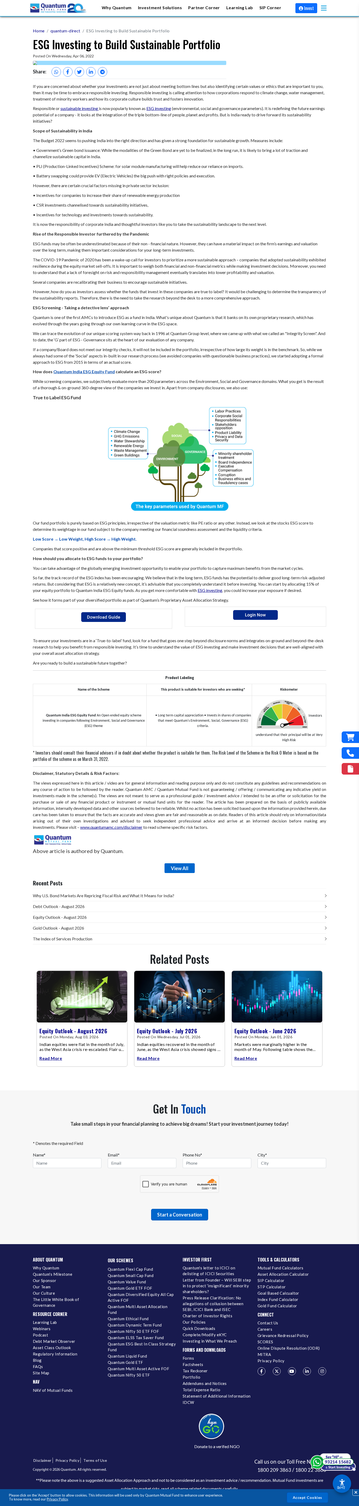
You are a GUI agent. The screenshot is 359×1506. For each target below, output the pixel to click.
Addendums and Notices (205, 1383)
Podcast (40, 1335)
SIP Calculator (271, 1280)
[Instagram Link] (322, 1371)
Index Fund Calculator (278, 1299)
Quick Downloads (199, 1328)
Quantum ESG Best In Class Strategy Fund (142, 1347)
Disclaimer (42, 1460)
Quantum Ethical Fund (128, 1318)
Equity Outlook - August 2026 (60, 917)
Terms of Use (95, 1460)
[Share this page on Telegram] (102, 72)
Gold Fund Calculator (277, 1305)
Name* (39, 1154)
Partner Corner (204, 7)
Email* (114, 1154)
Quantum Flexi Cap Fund (130, 1269)
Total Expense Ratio (201, 1389)
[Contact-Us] (350, 753)
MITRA (264, 1354)
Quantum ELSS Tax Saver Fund (136, 1337)
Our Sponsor (44, 1280)
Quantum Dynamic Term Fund (135, 1325)
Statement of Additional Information (217, 1396)
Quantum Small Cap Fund (130, 1275)
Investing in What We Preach (210, 1341)
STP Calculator (272, 1286)
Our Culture (44, 1293)
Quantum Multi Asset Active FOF (138, 1368)
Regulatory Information (55, 1354)
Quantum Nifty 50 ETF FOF (133, 1331)
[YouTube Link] (292, 1371)
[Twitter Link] (277, 1371)
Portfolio (191, 1377)
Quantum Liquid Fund (127, 1356)
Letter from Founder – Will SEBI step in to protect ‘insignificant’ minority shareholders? (217, 1286)
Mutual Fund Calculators (281, 1267)
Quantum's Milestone (52, 1274)
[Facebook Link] (261, 1371)
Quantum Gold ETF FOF (130, 1288)
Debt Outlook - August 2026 (59, 906)
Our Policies (194, 1322)
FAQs (38, 1366)
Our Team (42, 1286)
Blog (37, 1360)
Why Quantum (46, 1267)
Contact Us (268, 1322)
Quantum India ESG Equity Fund (84, 371)
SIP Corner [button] (270, 7)
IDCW (188, 1402)
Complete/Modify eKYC (205, 1334)
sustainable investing (79, 108)
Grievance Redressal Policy (283, 1335)
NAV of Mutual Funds (53, 1390)
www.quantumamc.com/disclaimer (111, 827)
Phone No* (192, 1154)
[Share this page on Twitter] (79, 72)
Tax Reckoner (195, 1370)
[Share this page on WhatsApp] (56, 72)
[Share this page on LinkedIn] (91, 72)
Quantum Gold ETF (125, 1362)
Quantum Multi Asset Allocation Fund (137, 1309)
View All (179, 868)
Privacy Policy (57, 1499)
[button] (323, 8)
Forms (188, 1358)
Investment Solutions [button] (160, 7)
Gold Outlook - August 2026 (58, 927)
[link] (59, 8)
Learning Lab (45, 1322)
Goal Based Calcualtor (278, 1293)
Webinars (42, 1328)
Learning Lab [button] (239, 7)
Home (39, 30)
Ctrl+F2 (341, 1487)
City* (262, 1154)
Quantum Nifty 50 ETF (129, 1375)
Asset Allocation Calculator (283, 1274)
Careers (265, 1329)
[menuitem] (117, 8)
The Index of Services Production (62, 938)
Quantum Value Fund (127, 1281)
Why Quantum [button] (117, 7)
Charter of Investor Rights (207, 1315)
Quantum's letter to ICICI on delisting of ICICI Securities (209, 1270)
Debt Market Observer (54, 1341)
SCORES (265, 1341)
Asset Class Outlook (52, 1347)
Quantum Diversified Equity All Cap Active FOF (141, 1297)
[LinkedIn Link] (307, 1371)
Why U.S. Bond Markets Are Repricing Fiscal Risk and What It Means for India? (103, 895)
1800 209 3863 (274, 1470)
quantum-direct (65, 30)
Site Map (41, 1372)
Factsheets (193, 1364)
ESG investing (158, 108)
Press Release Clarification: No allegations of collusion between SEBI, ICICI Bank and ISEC (213, 1303)
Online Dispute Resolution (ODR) (289, 1348)
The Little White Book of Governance (56, 1302)
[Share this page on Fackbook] (68, 72)
